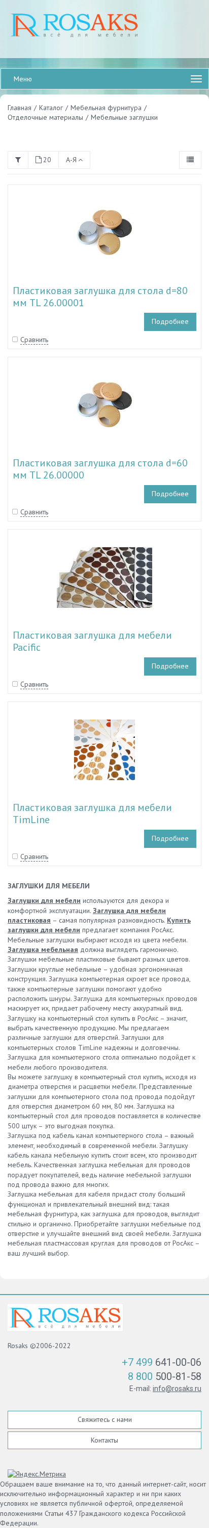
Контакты (104, 1440)
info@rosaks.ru (177, 1388)
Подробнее (170, 321)
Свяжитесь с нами (105, 1419)
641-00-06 (161, 1362)
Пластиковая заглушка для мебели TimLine (92, 813)
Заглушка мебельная (43, 949)
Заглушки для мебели (44, 900)
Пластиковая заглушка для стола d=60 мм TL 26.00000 (100, 469)
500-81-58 (164, 1376)
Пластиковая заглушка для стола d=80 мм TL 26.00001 (100, 296)
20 (47, 159)
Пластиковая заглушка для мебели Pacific (92, 641)
